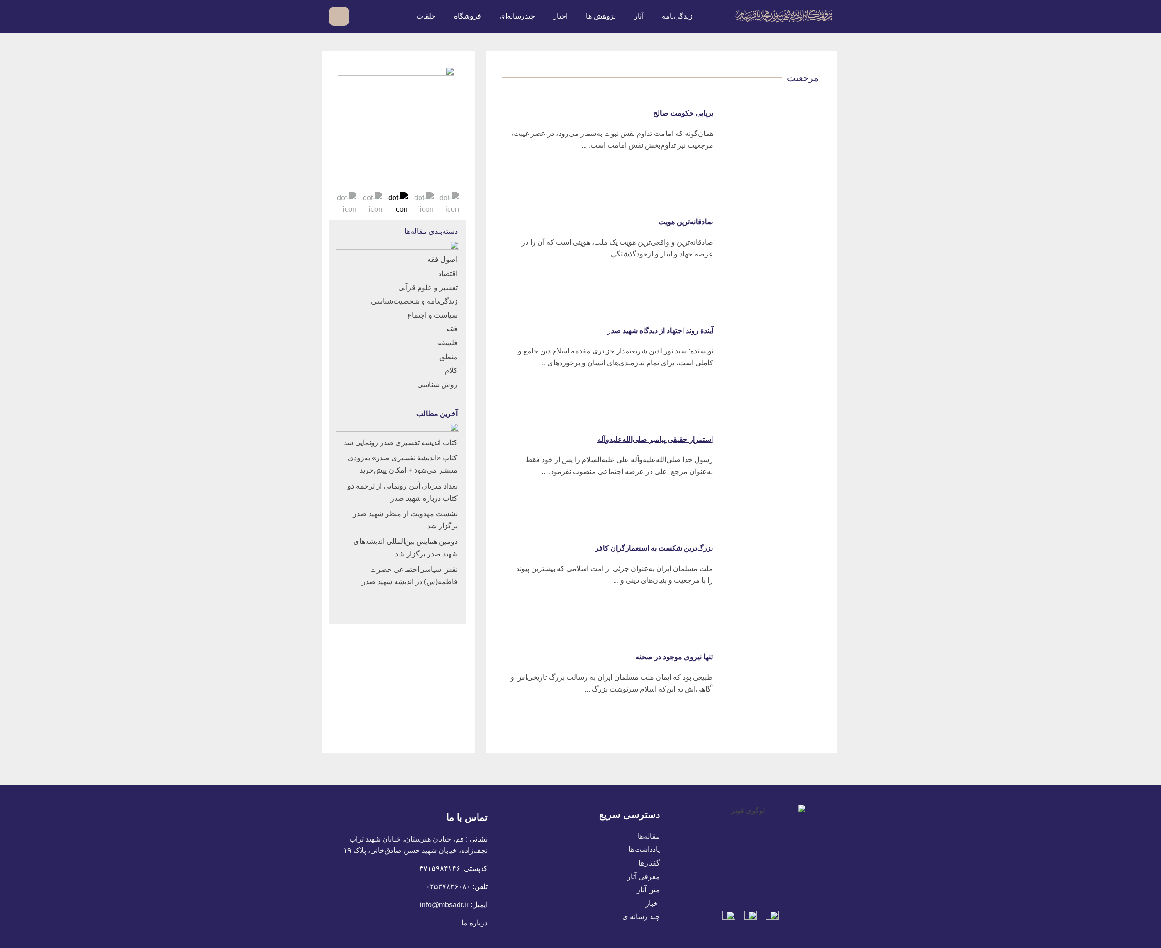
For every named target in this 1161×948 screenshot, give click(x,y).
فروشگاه (467, 16)
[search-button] (361, 16)
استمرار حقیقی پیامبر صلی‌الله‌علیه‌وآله (655, 439)
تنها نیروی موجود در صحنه (674, 657)
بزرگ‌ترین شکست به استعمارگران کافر (654, 548)
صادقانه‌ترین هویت (686, 222)
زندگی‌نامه (677, 16)
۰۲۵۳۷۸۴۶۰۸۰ (448, 886)
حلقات (426, 16)
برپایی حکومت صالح (683, 113)
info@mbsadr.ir (444, 905)
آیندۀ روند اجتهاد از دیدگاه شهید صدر (660, 330)
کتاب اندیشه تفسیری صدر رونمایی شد (401, 442)
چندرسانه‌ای (517, 16)
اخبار (560, 16)
